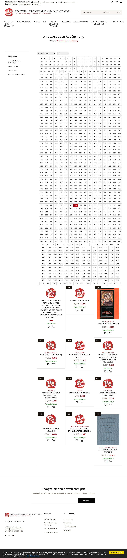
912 (95, 228)
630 (46, 176)
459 (41, 143)
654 (80, 179)
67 (62, 68)
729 (114, 192)
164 (95, 84)
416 (80, 133)
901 (41, 228)
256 (46, 104)
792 (90, 205)
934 (119, 231)
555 (95, 159)
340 (41, 120)
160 (75, 84)
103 (46, 75)
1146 (66, 280)
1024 (88, 251)
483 (75, 146)
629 (41, 176)
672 (85, 182)
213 (85, 94)
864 (109, 218)
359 (51, 123)
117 (114, 75)
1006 (66, 247)
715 (46, 192)
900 (119, 225)
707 (90, 189)
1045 (49, 257)
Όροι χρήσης (68, 523)
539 (100, 156)
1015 (117, 247)
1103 (60, 270)
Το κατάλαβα (116, 552)
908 (75, 228)
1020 (66, 251)
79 (111, 68)
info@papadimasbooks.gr (67, 2)
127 (80, 78)
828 (100, 212)
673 (90, 182)
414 (71, 133)
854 (61, 218)
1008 (77, 247)
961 (85, 238)
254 (119, 101)
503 (90, 150)
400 (85, 130)
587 (85, 166)
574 (105, 163)
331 (80, 117)
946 (95, 234)
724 (90, 192)
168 (114, 84)
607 (100, 169)
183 (105, 88)
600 (66, 169)
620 (80, 172)
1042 (111, 254)
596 (46, 169)
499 (71, 150)
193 (71, 91)
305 (119, 110)
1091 (72, 267)
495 (51, 150)
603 (80, 169)
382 (80, 127)
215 (95, 94)
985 (119, 241)
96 (98, 71)
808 (85, 208)
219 (114, 94)
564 (56, 163)
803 (61, 208)
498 (66, 150)
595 (41, 169)
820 (61, 212)
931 (105, 231)
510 (41, 153)
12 (82, 58)
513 (56, 153)
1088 (55, 267)
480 (61, 146)
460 (46, 143)
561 (41, 163)
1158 (53, 283)
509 (119, 150)
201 (109, 91)
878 (95, 221)
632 (56, 176)
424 (119, 133)
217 (105, 94)
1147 (72, 280)
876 (85, 221)
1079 (83, 264)
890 (71, 225)
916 (114, 228)
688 (80, 185)
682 (51, 185)
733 (51, 195)
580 (51, 166)
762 (109, 199)
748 (41, 199)
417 (85, 133)
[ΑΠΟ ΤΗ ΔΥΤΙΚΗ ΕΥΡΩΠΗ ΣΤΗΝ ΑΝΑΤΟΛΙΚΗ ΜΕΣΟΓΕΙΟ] (79, 419)
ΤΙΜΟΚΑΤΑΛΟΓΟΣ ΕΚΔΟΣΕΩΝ (99, 22)
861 (95, 218)
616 (61, 172)
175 (66, 88)
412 (61, 133)
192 (66, 91)
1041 (105, 254)
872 (66, 221)
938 (56, 234)
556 (100, 159)
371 (109, 123)
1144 (55, 280)
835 (51, 215)
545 (46, 159)
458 (119, 140)
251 (105, 101)
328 (66, 117)
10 (74, 58)
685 (66, 185)
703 (71, 189)
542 (114, 156)
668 (66, 182)
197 (90, 91)
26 (58, 61)
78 (107, 68)
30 (74, 61)
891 (75, 225)
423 (114, 133)
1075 (60, 264)
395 (61, 130)
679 (119, 182)
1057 (117, 257)
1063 (72, 261)
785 (56, 205)
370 (105, 123)
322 (119, 114)
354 (109, 120)
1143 (49, 280)
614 (51, 172)
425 (41, 137)
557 (105, 159)
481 (66, 146)
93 (86, 71)
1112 (111, 270)
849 (119, 215)
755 (75, 199)
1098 (111, 267)
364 (75, 123)
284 (100, 107)
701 (61, 189)
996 (92, 244)
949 (109, 234)
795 (105, 205)
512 (51, 153)
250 (100, 101)
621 (85, 172)
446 (61, 140)
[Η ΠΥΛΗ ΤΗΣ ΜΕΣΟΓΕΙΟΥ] (79, 293)
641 (100, 176)
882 (114, 221)
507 (109, 150)
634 (66, 176)
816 (41, 212)
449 (75, 140)
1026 (100, 251)
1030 (43, 254)
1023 (83, 251)
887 (56, 225)
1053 (94, 257)
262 (75, 104)
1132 (66, 277)
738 (75, 195)
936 (46, 234)
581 (56, 166)
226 (66, 97)
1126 (111, 274)
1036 (77, 254)
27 (62, 61)
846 (105, 215)
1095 (94, 267)
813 (109, 208)
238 (41, 101)
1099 (117, 267)
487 (95, 146)
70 (74, 68)
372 (114, 123)
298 (85, 110)
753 (66, 199)
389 (114, 127)
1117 (60, 274)
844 (95, 215)
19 (111, 58)
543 (119, 156)
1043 (117, 254)
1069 (105, 261)
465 (71, 143)
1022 (77, 251)
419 (95, 133)
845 (100, 215)
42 (42, 65)
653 (75, 179)
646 (41, 179)
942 (75, 234)
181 (95, 88)
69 (70, 68)
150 (109, 81)
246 (80, 101)
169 (119, 84)
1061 (60, 261)
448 (71, 140)
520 (90, 153)
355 (114, 120)
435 (90, 137)
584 (71, 166)
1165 (93, 283)
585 (75, 166)
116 (109, 75)
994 (82, 244)
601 (71, 169)
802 (56, 208)
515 (66, 153)
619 (75, 172)
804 (66, 208)
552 (80, 159)
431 (71, 137)
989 (58, 244)
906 (66, 228)
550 (71, 159)
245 (75, 101)
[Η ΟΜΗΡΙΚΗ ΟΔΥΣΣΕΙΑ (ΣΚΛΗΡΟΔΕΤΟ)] (108, 383)
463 (61, 143)
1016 (43, 251)
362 (66, 123)
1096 (100, 267)
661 (114, 179)
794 (100, 205)
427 (51, 137)
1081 (94, 264)
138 (51, 81)
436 (95, 137)
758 (90, 199)
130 (95, 78)
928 (90, 231)
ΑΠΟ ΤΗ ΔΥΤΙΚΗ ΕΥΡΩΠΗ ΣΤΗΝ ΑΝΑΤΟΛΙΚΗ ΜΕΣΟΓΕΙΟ (79, 430)
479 (56, 146)
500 (75, 150)
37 (103, 61)
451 (85, 140)
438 (105, 137)
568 (75, 163)
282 (90, 107)
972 (56, 241)
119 (41, 78)
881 (109, 221)
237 (119, 97)
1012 (100, 247)
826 (90, 212)
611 (119, 169)
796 (109, 205)
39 (111, 61)
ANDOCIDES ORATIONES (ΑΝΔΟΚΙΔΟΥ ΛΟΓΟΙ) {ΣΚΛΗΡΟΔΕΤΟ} (51, 395)
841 (80, 215)
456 (109, 140)
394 (56, 130)
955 (56, 238)
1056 (111, 257)
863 (105, 218)
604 (85, 169)
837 (61, 215)
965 (105, 238)
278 (71, 107)
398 (75, 130)
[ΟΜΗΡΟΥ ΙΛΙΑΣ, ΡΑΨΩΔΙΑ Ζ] (79, 383)
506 (105, 150)
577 (119, 163)
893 (85, 225)
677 (109, 182)
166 (105, 84)
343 (56, 120)
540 (105, 156)
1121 (83, 274)
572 (95, 163)
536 (85, 156)
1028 (111, 251)
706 (85, 189)
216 (100, 94)
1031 (49, 254)
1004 (55, 247)
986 (43, 244)
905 (61, 228)
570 (85, 163)
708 (95, 189)
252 (109, 101)
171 (46, 88)
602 (75, 169)
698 (46, 189)
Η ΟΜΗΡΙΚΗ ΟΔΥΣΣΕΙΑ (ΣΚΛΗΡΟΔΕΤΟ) (108, 394)
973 (61, 241)
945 (90, 234)
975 (71, 241)
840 (75, 215)
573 (100, 163)
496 (56, 150)
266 (95, 104)
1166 (98, 283)
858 (80, 218)
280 (80, 107)
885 (46, 225)
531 (61, 156)
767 (51, 202)
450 (80, 140)
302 (105, 110)
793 (95, 205)
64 (50, 68)
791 (85, 205)
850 (41, 218)
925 (75, 231)
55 (94, 65)
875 (80, 221)
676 (105, 182)
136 (41, 81)
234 (105, 97)
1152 (100, 280)
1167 (104, 283)
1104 (66, 270)
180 (90, 88)
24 (50, 61)
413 (66, 133)
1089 (60, 267)
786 (61, 205)
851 (46, 218)
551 (75, 159)
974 (66, 241)
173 (56, 88)
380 (71, 127)
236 (114, 97)
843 (90, 215)
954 (51, 238)
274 (51, 107)
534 (75, 156)
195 (80, 91)
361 (61, 123)
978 (85, 241)
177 (75, 88)
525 (114, 153)
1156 (42, 283)
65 (54, 68)
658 (100, 179)
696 (119, 185)
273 (46, 107)
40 (115, 61)
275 (56, 107)
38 (107, 61)
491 (114, 146)
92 (81, 71)
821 (66, 212)
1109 (94, 270)
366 (85, 123)
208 (61, 94)
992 (72, 244)
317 (95, 114)
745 (109, 195)
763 (114, 199)
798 (119, 205)
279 (75, 107)
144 (80, 81)
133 (109, 78)
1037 (83, 254)
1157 (47, 283)
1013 (105, 247)
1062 (66, 261)
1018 (55, 251)
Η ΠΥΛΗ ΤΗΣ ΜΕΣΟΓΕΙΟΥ (79, 301)
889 (66, 225)
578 (41, 166)
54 (90, 65)
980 (95, 241)
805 (71, 208)
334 (95, 117)
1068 (100, 261)
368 (95, 123)
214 (90, 94)
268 (105, 104)
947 (100, 234)
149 (105, 81)
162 (85, 84)
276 (61, 107)
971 (51, 241)
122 (56, 78)
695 (114, 185)
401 (90, 130)
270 (114, 104)
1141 (117, 277)
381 (75, 127)
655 (85, 179)
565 (61, 163)
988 (53, 244)
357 (41, 123)
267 (100, 104)
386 (100, 127)
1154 (111, 280)
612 (41, 172)
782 (41, 205)
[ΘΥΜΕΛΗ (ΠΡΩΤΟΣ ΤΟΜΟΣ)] (51, 345)
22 (42, 61)
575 (109, 163)
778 (105, 202)
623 (95, 172)
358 (46, 123)
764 (119, 199)
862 (100, 218)
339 (119, 117)
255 (41, 104)
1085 (117, 264)
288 (119, 107)
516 (71, 153)
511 (46, 153)
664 (46, 182)
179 (85, 88)
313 (75, 114)
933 (114, 231)
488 (100, 146)
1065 (83, 261)
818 (51, 212)
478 (51, 146)
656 (90, 179)
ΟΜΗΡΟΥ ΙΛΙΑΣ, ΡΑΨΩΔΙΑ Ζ (79, 393)
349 (85, 120)
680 (41, 185)
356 (119, 120)
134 (114, 78)
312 (71, 114)
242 (61, 101)
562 (46, 163)
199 (100, 91)
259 (61, 104)
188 (46, 91)
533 (71, 156)
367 (90, 123)
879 (100, 221)
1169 (115, 283)
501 (80, 150)
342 (51, 120)
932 (109, 231)
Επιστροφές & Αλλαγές (51, 532)
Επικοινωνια (67, 530)
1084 (111, 264)
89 (69, 71)
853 (56, 218)
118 (119, 75)
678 (114, 182)
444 (51, 140)
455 (105, 140)
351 (95, 120)
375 (46, 127)
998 (101, 244)
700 (56, 189)
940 (66, 234)
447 (66, 140)
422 (109, 133)
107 (66, 75)
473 (109, 143)
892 (80, 225)
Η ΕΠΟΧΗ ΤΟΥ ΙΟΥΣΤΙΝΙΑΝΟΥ (108, 324)
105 (56, 75)
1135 (83, 277)
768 (56, 202)
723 (85, 192)
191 (61, 91)
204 (41, 94)
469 (90, 143)
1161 (70, 283)
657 (95, 179)
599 (61, 169)
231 (90, 97)
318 (100, 114)
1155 (117, 280)
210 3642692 (25, 2)
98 (106, 71)
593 (114, 166)
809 (90, 208)
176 (71, 88)
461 (51, 143)
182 (100, 88)
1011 (94, 247)
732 (46, 195)
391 (41, 130)
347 (75, 120)
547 (56, 159)
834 (46, 215)
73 (86, 68)
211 (75, 94)
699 (51, 189)
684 (61, 185)
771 (71, 202)
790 (80, 205)
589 (95, 166)
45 (54, 65)
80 (115, 68)
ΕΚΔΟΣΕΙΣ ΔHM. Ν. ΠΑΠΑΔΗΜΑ (8, 23)
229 (80, 97)
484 (80, 146)
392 (46, 130)
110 (80, 75)
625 (105, 172)
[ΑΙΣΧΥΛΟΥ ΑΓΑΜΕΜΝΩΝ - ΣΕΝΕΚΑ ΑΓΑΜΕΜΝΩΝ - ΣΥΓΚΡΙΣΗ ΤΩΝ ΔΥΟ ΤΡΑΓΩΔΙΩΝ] (108, 345)
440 (114, 137)
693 (105, 185)
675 (100, 182)
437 (100, 137)
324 (46, 117)
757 (85, 199)
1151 (94, 280)
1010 (88, 247)
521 (95, 153)
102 (41, 75)
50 (74, 65)
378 (61, 127)
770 (66, 202)
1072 (43, 264)
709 (100, 189)
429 (61, 137)
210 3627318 (12, 2)
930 (100, 231)
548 (61, 159)
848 (114, 215)
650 (61, 179)
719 (66, 192)
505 (100, 150)
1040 (100, 254)
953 (46, 238)
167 (109, 84)
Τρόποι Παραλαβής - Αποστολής (50, 524)
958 (71, 238)
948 (105, 234)
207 (56, 94)
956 (61, 238)
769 (61, 202)
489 (105, 146)
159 (71, 84)
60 (115, 65)
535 (80, 156)
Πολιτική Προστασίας (70, 526)
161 (80, 84)
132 (105, 78)
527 (41, 156)
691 (95, 185)
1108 (88, 270)
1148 (77, 280)
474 (114, 143)
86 (57, 71)
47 (62, 65)
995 (87, 244)
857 (75, 218)
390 (119, 127)
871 (61, 221)
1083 (105, 264)
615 (56, 172)
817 (46, 212)
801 (51, 208)
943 (80, 234)
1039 (94, 254)
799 (41, 208)
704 (75, 189)
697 (41, 189)
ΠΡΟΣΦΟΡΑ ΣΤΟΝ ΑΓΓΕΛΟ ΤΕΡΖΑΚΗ (79, 356)
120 (46, 78)
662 (119, 179)
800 (46, 208)
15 (94, 58)
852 (51, 218)
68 (66, 68)
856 (71, 218)
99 (110, 71)
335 (100, 117)
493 (41, 150)
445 (56, 140)
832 (119, 212)
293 (61, 110)
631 (51, 176)
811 (100, 208)
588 (90, 166)
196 (85, 91)
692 (100, 185)
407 (119, 130)
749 (46, 199)
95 (94, 71)
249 (95, 101)
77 (103, 68)
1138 (100, 277)
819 (56, 212)
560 (119, 159)
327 (61, 117)
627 (114, 172)
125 (71, 78)
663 (41, 182)
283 (95, 107)
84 (49, 71)
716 (51, 192)
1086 (43, 267)
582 (61, 166)
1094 (88, 267)
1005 (60, 247)
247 (85, 101)
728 (109, 192)
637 (80, 176)
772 (75, 202)
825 (85, 212)
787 (66, 205)
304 (114, 110)
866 (119, 218)
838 (66, 215)
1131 (60, 277)
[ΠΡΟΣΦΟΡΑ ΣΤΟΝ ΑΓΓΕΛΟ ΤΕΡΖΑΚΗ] (79, 345)
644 (114, 176)
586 (80, 166)
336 (105, 117)
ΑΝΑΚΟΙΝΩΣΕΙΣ (81, 21)
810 (95, 208)
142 (71, 81)
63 (46, 68)
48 (66, 65)
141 (66, 81)
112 (90, 75)
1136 (88, 277)
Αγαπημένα (116, 2)
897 (105, 225)
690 (90, 185)
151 (114, 81)
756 (80, 199)
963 (95, 238)
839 (71, 215)
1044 (43, 257)
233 (100, 97)
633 (61, 176)
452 (90, 140)
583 (66, 166)
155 (51, 84)
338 (114, 117)
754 (71, 199)
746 (114, 195)
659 (105, 179)
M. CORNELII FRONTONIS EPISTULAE (108, 451)
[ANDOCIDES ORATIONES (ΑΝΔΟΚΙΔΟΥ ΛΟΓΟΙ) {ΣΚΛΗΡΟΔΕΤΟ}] (51, 383)
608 (105, 169)
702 (66, 189)
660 (109, 179)
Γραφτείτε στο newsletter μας (63, 489)
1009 (83, 247)
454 (100, 140)
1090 (66, 267)
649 (56, 179)
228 (75, 97)
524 (109, 153)
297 (80, 110)
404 (105, 130)
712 (114, 189)
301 (100, 110)
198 (95, 91)
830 (109, 212)
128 (85, 78)
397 (71, 130)
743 (100, 195)
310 (61, 114)
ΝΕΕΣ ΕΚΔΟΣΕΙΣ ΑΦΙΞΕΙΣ (53, 23)
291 (51, 110)
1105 (72, 270)
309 (56, 114)
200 (105, 91)
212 (80, 94)
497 (61, 150)
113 (95, 75)
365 (80, 123)
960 (80, 238)
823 (75, 212)
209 (66, 94)
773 (80, 202)
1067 (94, 261)
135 (119, 78)
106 (61, 75)
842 (85, 215)
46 (58, 65)
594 (119, 166)
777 (100, 202)
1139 (105, 277)
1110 (100, 270)
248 (90, 101)
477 (46, 146)
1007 (72, 247)
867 (41, 221)
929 (95, 231)
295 (71, 110)
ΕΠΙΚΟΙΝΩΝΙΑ (117, 21)
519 (85, 153)
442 (41, 140)
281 (85, 107)
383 (85, 127)
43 (46, 65)
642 (105, 176)
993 (77, 244)
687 (75, 185)
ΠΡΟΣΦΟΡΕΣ (40, 21)
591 (105, 166)
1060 (55, 261)
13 (86, 58)
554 (90, 159)
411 (56, 133)
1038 (88, 254)
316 (90, 114)
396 (66, 130)
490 (109, 146)
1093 (83, 267)
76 (99, 68)
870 (56, 221)
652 (71, 179)
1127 (117, 274)
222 (46, 97)
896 (100, 225)
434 (85, 137)
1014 (111, 247)
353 (105, 120)
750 (51, 199)
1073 (49, 264)
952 (41, 238)
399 (80, 130)
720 (71, 192)
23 (46, 61)
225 (61, 97)
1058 (43, 261)
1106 (77, 270)
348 (80, 120)
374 (41, 127)
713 (119, 189)
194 (75, 91)
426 (46, 137)
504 (95, 150)
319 (105, 114)
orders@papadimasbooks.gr (43, 2)
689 (85, 185)
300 (95, 110)
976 (75, 241)
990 (62, 244)
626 (109, 172)
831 (114, 212)
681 (46, 185)
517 (75, 153)
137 (46, 81)
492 (119, 146)
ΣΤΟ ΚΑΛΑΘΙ (53, 326)
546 (51, 159)
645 (119, 176)
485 (85, 146)
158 (66, 84)
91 (77, 71)
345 (66, 120)
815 (119, 208)
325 (51, 117)
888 (61, 225)
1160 (64, 283)
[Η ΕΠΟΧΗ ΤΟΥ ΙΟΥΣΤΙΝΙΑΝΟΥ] (108, 303)
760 (100, 199)
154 (46, 84)
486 (90, 146)
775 (90, 202)
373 (119, 123)
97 (102, 71)
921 (56, 231)
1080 (88, 264)
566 (66, 163)
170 (41, 88)
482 (71, 146)
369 (100, 123)
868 (46, 221)
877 (90, 221)
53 (86, 65)
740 (85, 195)
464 (66, 143)
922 (61, 231)
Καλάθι (121, 2)
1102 (55, 270)
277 (66, 107)
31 (78, 61)
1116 (55, 274)
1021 (72, 251)
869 (51, 221)
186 (119, 88)
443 (46, 140)
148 (100, 81)
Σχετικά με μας (68, 519)
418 (90, 133)
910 (85, 228)
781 (119, 202)
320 (109, 114)
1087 (49, 267)
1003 (49, 247)
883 (119, 221)
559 (114, 159)
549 (66, 159)
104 (51, 75)
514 (61, 153)
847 (109, 215)
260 (66, 104)
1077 (72, 264)
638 (85, 176)
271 (119, 104)
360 (56, 123)
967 (114, 238)
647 (46, 179)
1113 (117, 270)
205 (46, 94)
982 (105, 241)
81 (119, 68)
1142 (43, 280)
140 (61, 81)
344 (61, 120)
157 (61, 84)
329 (71, 117)
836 (56, 215)
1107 (83, 270)
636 (75, 176)
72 (82, 68)
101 (119, 71)
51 (78, 65)
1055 (105, 257)
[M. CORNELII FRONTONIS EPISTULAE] (108, 429)
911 (90, 228)
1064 (77, 261)
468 (85, 143)
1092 (77, 267)
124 (66, 78)
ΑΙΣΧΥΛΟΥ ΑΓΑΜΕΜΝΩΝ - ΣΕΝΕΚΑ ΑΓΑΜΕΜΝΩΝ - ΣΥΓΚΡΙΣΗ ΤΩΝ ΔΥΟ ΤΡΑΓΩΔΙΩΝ (108, 358)
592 (109, 166)
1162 (76, 283)
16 (99, 58)
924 (71, 231)
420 (100, 133)
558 (109, 159)
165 (100, 84)
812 (105, 208)
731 (41, 195)
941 (71, 234)
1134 (77, 277)
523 (105, 153)
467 (80, 143)
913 (100, 228)
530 (56, 156)
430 (66, 137)
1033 (60, 254)
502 (85, 150)
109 (75, 75)
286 (109, 107)
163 (90, 84)
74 (90, 68)
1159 (59, 283)
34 (90, 61)
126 (75, 78)
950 (114, 234)
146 (90, 81)
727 (105, 192)
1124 (100, 274)
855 (66, 218)
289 (41, 110)
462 (56, 143)
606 (95, 169)
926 (80, 231)
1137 (94, 277)
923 (66, 231)
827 (95, 212)
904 (56, 228)
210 (71, 94)
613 (46, 172)
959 (75, 238)
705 (80, 189)
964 (100, 238)
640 (95, 176)
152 (119, 81)
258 (56, 104)
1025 (94, 251)
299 (90, 110)
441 (119, 137)
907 (71, 228)
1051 (83, 257)
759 (95, 199)
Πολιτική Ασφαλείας (50, 529)
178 (80, 88)
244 (71, 101)
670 (75, 182)
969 (41, 241)
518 (80, 153)
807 (80, 208)
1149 (83, 280)
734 (56, 195)
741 (90, 195)
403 (100, 130)
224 (56, 97)
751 (56, 199)
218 (109, 94)
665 (51, 182)
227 (71, 97)
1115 (49, 274)
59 (111, 65)
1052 (88, 257)
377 (56, 127)
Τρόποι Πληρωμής (50, 519)
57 (103, 65)
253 (114, 101)
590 (100, 166)
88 (65, 71)
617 (66, 172)
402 (95, 130)
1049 (72, 257)
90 (73, 71)
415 (75, 133)
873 (71, 221)
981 (100, 241)
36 (99, 61)
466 (75, 143)
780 (114, 202)
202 (114, 91)
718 (61, 192)
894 (90, 225)
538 (95, 156)
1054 (100, 257)
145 (85, 81)
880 (105, 221)
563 (51, 163)
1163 (81, 283)
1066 (88, 261)
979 (90, 241)
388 (109, 127)
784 (51, 205)
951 (119, 234)
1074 (55, 264)
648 (51, 179)
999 (106, 244)
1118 (66, 274)
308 (51, 114)
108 (71, 75)
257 (51, 104)
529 (51, 156)
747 (119, 195)
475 (119, 143)
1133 (72, 277)
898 (109, 225)
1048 (66, 257)
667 (61, 182)
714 (41, 192)
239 (46, 101)
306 (41, 114)
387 (105, 127)
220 (119, 94)
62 (42, 68)
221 (41, 97)
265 (90, 104)
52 (82, 65)
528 (46, 156)
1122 (88, 274)
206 (51, 94)
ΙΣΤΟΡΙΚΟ (66, 21)
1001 (117, 244)
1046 (55, 257)
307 (46, 114)
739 (80, 195)
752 (61, 199)
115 (105, 75)
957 (66, 238)
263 (80, 104)
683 (56, 185)
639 (90, 176)
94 (90, 71)
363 (71, 123)
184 (109, 88)
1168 (110, 283)
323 (41, 117)
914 (105, 228)
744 (105, 195)
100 (114, 71)
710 (105, 189)
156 (56, 84)
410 (51, 133)
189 (51, 91)
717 (56, 192)
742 (95, 195)
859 (85, 218)
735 (61, 195)
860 (90, 218)
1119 (72, 274)
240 (51, 101)
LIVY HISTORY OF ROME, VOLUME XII (51, 430)
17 (103, 58)
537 (90, 156)
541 (109, 156)
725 (95, 192)
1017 (49, 251)
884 (41, 225)
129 (90, 78)
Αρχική (53, 41)
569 (80, 163)
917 (119, 228)
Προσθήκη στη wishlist (48, 327)
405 (109, 130)
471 (100, 143)
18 (107, 58)
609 (109, 169)
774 (85, 202)
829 (105, 212)
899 (114, 225)
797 (114, 205)
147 (95, 81)
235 (109, 97)
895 (95, 225)
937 (51, 234)
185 (114, 88)
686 (71, 185)
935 (41, 234)
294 (66, 110)
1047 (60, 257)
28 (66, 61)
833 (41, 215)
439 (109, 137)
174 (61, 88)
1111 (105, 270)
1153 (105, 280)
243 (66, 101)
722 (80, 192)
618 (71, 172)
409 (46, 133)
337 (109, 117)
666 (56, 182)
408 (41, 133)
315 (85, 114)
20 (115, 58)
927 (85, 231)
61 (119, 65)
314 (80, 114)
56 (99, 65)
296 (75, 110)
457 (114, 140)
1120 (77, 274)
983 (109, 241)
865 (114, 218)
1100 (43, 270)
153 (41, 84)
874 (75, 221)
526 (119, 153)
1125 (105, 274)
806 (75, 208)
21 (119, 58)
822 (71, 212)
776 (95, 202)
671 (80, 182)
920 (51, 231)
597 (51, 169)
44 (50, 65)
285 (105, 107)
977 (80, 241)
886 (51, 225)
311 (66, 114)
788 (71, 205)
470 (95, 143)
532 (66, 156)
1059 (49, 261)
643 (109, 176)
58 (107, 65)
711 (109, 189)
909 (80, 228)
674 (95, 182)
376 (51, 127)
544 (41, 159)
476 (41, 146)
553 (85, 159)
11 (78, 58)
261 (71, 104)
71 (78, 68)
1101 (49, 270)
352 (100, 120)
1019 (60, 251)
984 (114, 241)
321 (114, 114)
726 (100, 192)
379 (66, 127)
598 (56, 169)
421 (105, 133)
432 (75, 137)
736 (66, 195)
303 (109, 110)
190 (56, 91)
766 (46, 202)
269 (109, 104)
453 (95, 140)
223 (51, 97)
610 (114, 169)
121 (51, 78)
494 (46, 150)
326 (56, 117)
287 (114, 107)
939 (61, 234)
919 (46, 231)
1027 (105, 251)
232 (95, 97)
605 (90, 169)
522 (100, 153)
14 (90, 58)
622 (90, 172)
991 (67, 244)
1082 (100, 264)
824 (80, 212)
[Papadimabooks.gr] (37, 16)
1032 (55, 254)
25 (54, 61)
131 (100, 78)
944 (85, 234)
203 (119, 91)
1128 (43, 277)
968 (119, 238)
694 (109, 185)
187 (41, 91)
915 (109, 228)
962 (90, 238)
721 (75, 192)
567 (71, 163)
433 (80, 137)
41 (119, 61)
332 (85, 117)
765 (41, 202)
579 (46, 166)
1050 (77, 257)
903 (51, 228)
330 (75, 117)
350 (90, 120)
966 (109, 238)
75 (94, 68)
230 (85, 97)
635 (71, 176)
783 (46, 205)
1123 (94, 274)
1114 (43, 274)
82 (41, 71)
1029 (117, 251)
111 (85, 75)
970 (46, 241)
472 (105, 143)
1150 (88, 280)
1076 (66, 264)
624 (100, 172)
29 (70, 61)
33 (86, 61)
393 (51, 130)
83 (45, 71)
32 (82, 61)
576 (114, 163)
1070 (111, 261)
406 (114, 130)
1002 (43, 247)
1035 (72, 254)
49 (70, 65)
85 (53, 71)
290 (46, 110)
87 (61, 71)
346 (71, 120)
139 (56, 81)
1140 (111, 277)
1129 (49, 277)
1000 (111, 244)
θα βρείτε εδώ (33, 555)
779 (109, 202)
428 (56, 137)
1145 (60, 280)
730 (119, 192)
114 (100, 75)
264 (85, 104)
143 (75, 81)
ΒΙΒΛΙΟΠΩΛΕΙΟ (24, 21)
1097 (105, 267)
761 (105, 199)
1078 (77, 264)
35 (94, 61)
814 (114, 208)
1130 (55, 277)
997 (96, 244)
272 (41, 107)
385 (95, 127)
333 (90, 117)
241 (56, 101)
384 (90, 127)
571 (90, 163)
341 (46, 120)
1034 (66, 254)
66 (58, 68)
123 (61, 78)
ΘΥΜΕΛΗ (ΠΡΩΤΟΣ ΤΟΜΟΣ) (51, 355)
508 (114, 150)
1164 (87, 283)
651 (66, 179)
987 (48, 244)
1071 (117, 261)
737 (71, 195)
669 (71, 182)
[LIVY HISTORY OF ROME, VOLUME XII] (51, 419)
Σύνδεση (112, 2)
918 (41, 231)
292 (56, 110)
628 (119, 172)
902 (46, 228)
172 (51, 88)
